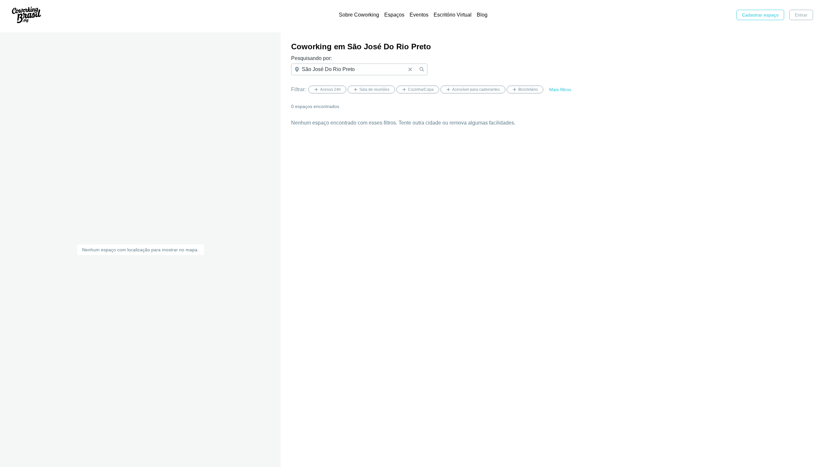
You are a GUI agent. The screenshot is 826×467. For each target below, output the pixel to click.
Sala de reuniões (374, 89)
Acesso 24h (330, 89)
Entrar (801, 15)
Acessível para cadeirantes (476, 89)
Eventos (419, 15)
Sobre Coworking (359, 15)
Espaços (394, 15)
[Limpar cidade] (410, 69)
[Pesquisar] (421, 69)
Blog (482, 15)
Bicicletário (528, 89)
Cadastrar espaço (760, 15)
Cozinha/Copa (421, 89)
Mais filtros (560, 89)
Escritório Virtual (453, 15)
